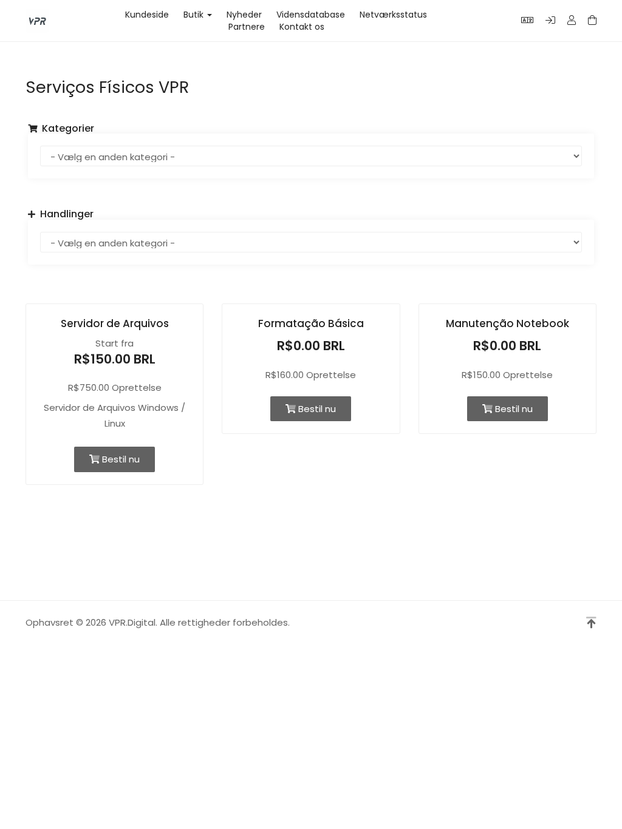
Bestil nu (120, 459)
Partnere (246, 27)
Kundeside (147, 14)
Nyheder (244, 14)
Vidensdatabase (310, 14)
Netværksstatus (393, 14)
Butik (195, 14)
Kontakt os (301, 27)
